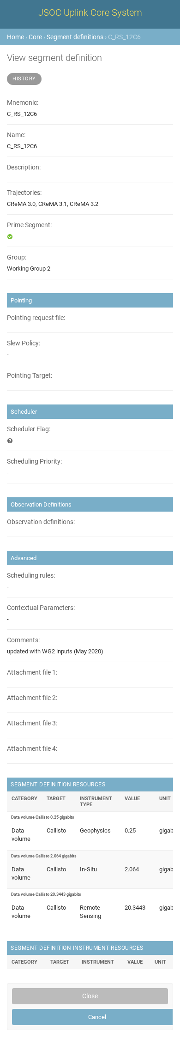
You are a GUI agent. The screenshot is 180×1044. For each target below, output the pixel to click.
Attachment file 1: (32, 672)
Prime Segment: (29, 225)
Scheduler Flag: (28, 429)
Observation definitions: (41, 522)
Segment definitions (75, 37)
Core (35, 37)
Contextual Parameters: (41, 607)
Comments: (23, 640)
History (24, 79)
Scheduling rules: (31, 575)
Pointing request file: (36, 317)
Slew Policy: (23, 343)
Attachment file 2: (32, 697)
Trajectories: (24, 192)
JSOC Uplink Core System (90, 12)
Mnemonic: (22, 102)
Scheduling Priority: (34, 461)
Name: (16, 135)
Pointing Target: (29, 375)
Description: (24, 167)
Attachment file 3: (32, 723)
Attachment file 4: (32, 748)
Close (90, 996)
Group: (16, 257)
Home (15, 37)
